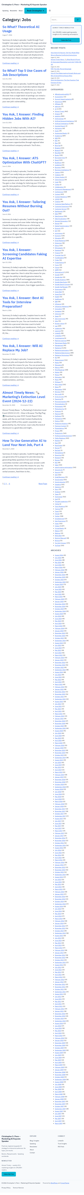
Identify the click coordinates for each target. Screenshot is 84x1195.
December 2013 (60, 926)
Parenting (58, 399)
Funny (57, 265)
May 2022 (58, 680)
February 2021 (59, 716)
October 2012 (59, 960)
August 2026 (59, 555)
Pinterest (58, 411)
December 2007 (60, 1101)
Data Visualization (60, 219)
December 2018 (60, 779)
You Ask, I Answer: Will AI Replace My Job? (22, 348)
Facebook (58, 250)
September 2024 (60, 611)
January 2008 (59, 1099)
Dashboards (58, 211)
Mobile (57, 372)
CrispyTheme (65, 1183)
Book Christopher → (35, 10)
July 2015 (58, 879)
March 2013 (58, 948)
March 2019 (58, 772)
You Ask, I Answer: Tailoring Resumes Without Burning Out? (23, 206)
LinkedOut (58, 336)
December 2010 (60, 1014)
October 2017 (59, 814)
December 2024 (60, 604)
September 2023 (60, 641)
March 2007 (58, 1123)
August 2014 (59, 906)
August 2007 (59, 1111)
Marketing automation (62, 350)
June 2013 (58, 940)
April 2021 (58, 711)
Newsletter (58, 389)
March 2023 (58, 655)
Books (57, 155)
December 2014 (60, 897)
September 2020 (60, 728)
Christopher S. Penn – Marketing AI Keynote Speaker (24, 4)
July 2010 (58, 1026)
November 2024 (60, 606)
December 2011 (60, 984)
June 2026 (58, 560)
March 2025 (58, 597)
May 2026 (58, 562)
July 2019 (58, 762)
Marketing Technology (62, 355)
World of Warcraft (60, 538)
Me (56, 358)
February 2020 (59, 745)
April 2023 (58, 653)
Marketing (58, 348)
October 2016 (59, 843)
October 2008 (59, 1077)
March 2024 (58, 626)
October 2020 (59, 726)
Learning (57, 331)
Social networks (60, 482)
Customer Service (60, 209)
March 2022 (58, 684)
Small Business (60, 477)
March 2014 (58, 919)
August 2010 (59, 1023)
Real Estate (58, 445)
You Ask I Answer (60, 543)
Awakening (58, 136)
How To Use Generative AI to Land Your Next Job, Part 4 (24, 443)
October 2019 (59, 755)
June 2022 (58, 677)
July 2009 (58, 1055)
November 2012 (60, 957)
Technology (58, 497)
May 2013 (58, 943)
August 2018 (59, 789)
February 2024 (59, 628)
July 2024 (58, 616)
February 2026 (59, 570)
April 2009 (58, 1062)
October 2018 (59, 784)
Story (56, 489)
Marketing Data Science (62, 353)
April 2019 (58, 770)
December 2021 (60, 692)
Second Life (58, 470)
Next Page (43, 483)
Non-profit (58, 394)
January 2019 (59, 777)
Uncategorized (59, 519)
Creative (57, 201)
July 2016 (58, 850)
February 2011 (59, 1009)
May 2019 (58, 767)
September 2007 (60, 1109)
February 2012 (59, 980)
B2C (56, 141)
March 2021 (58, 714)
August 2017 (59, 819)
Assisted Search (60, 126)
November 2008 (60, 1075)
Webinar (57, 533)
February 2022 (59, 687)
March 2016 (58, 860)
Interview (58, 314)
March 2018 (58, 801)
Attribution (58, 128)
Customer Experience (62, 206)
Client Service (59, 180)
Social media (59, 480)
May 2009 (58, 1060)
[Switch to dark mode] (50, 11)
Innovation (58, 309)
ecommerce (59, 233)
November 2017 (60, 811)
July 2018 (58, 792)
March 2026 (58, 567)
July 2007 (58, 1114)
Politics (57, 421)
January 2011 (59, 1011)
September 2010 (60, 1021)
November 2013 (60, 928)
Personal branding (60, 402)
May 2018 (58, 797)
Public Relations (60, 438)
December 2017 (60, 809)
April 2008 (58, 1092)
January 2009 (59, 1070)
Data (56, 214)
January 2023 (59, 660)
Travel (57, 511)
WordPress (54, 1183)
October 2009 (59, 1048)
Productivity (59, 433)
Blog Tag (57, 145)
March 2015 (58, 889)
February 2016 (59, 862)
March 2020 (58, 743)
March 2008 (58, 1094)
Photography (59, 406)
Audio (57, 131)
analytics (58, 116)
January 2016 (59, 865)
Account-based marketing (63, 99)
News (57, 387)
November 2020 (60, 723)
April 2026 (58, 565)
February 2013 (59, 950)
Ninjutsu (57, 392)
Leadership (58, 328)
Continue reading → (10, 63)
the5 (56, 499)
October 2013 (59, 931)
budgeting (58, 165)
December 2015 (60, 867)
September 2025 (60, 582)
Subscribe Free (66, 40)
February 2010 (59, 1038)
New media (58, 384)
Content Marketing (61, 197)
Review (57, 460)
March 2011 (58, 1006)
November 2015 (60, 870)
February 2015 (59, 892)
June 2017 (58, 823)
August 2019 (59, 760)
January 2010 (59, 1040)
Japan (57, 316)
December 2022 (60, 662)
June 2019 (58, 765)
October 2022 (59, 667)
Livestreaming (59, 338)
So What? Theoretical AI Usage (21, 29)
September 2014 (60, 904)
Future (57, 267)
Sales (56, 465)
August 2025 (59, 584)
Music (57, 380)
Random (57, 440)
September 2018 (60, 787)
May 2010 (58, 1031)
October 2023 (59, 638)
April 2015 (58, 887)
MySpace (58, 382)
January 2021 (59, 719)
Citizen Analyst (60, 177)
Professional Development (63, 436)
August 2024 (59, 614)
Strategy (57, 492)
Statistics (58, 487)
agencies (58, 106)
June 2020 (58, 736)
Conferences (59, 192)
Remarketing (59, 453)
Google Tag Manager (61, 287)
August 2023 (59, 643)
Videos (57, 526)
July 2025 (58, 587)
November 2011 (60, 987)
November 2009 (60, 1045)
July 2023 (58, 645)
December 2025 (60, 575)
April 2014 (58, 916)
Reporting (58, 455)
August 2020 (59, 731)
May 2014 (58, 914)
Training (57, 509)
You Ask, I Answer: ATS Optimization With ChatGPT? (24, 160)
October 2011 (59, 989)
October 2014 (59, 901)
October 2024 (59, 609)
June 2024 (58, 619)
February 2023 (59, 658)
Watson (57, 531)
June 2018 (58, 794)
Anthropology (59, 119)
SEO (56, 475)
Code (56, 182)
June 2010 (58, 1028)
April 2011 (58, 1004)
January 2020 (59, 748)
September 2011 (60, 992)
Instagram (58, 311)
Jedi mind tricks (60, 319)
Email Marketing (60, 241)
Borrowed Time (60, 158)
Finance (57, 253)
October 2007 (59, 1106)
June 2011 (58, 999)
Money (57, 375)
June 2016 (58, 853)
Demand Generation (61, 221)
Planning (57, 414)
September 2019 (60, 758)
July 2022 (58, 675)
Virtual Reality (59, 528)
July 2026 (58, 558)
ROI (56, 463)
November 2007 (60, 1104)
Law (56, 326)
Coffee (57, 184)
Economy (58, 236)
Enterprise (58, 243)
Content (57, 194)
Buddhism (58, 163)
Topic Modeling (60, 506)
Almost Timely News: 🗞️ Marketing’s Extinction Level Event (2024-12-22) (23, 396)
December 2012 (60, 955)
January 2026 (59, 572)
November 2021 (60, 694)
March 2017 (58, 831)
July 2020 (58, 733)
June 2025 (58, 589)
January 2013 (59, 953)
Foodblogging (59, 258)
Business (58, 167)
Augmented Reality (61, 133)
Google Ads (58, 277)
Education (58, 238)
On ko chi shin (59, 397)
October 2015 (59, 872)
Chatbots (58, 175)
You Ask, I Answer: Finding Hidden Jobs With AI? (23, 116)
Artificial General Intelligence (64, 121)
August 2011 (59, 994)
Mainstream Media (61, 343)
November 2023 (60, 636)
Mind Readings (59, 370)
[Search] (77, 19)
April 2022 (58, 682)
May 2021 (58, 709)
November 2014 (60, 899)
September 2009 (60, 1050)
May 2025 (58, 592)
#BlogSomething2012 (62, 94)
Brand (57, 160)
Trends (57, 514)
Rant (56, 443)
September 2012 (60, 962)
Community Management (63, 189)
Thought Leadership (61, 501)
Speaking (58, 484)
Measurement (59, 360)
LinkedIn (58, 333)
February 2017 (59, 833)
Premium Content (60, 426)
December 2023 (60, 633)
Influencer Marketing (61, 306)
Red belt (57, 450)
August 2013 (59, 936)
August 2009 (59, 1053)
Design (57, 223)
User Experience (60, 521)
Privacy (57, 431)
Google (57, 275)
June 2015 (58, 882)
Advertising (58, 102)
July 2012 (58, 967)
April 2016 (58, 858)
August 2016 (59, 848)
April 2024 (58, 623)
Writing (57, 540)
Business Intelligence (62, 170)
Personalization (60, 404)
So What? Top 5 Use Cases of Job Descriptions (24, 72)
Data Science (59, 216)
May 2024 (58, 621)
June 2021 (58, 706)
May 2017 (58, 826)
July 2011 (58, 997)
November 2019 (60, 753)
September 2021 (60, 699)
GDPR (57, 270)
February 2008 (59, 1097)
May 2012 (58, 972)
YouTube (57, 545)
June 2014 (58, 911)
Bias (56, 143)
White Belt (58, 536)
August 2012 (59, 965)
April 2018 (58, 799)
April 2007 (58, 1121)
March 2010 (58, 1036)
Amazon (57, 114)
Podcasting (58, 419)
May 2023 (58, 650)
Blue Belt (58, 153)
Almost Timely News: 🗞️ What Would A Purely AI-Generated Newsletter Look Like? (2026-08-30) (66, 62)
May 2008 (58, 1089)
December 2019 (60, 750)
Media (57, 362)
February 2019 (59, 775)
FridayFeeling (59, 262)
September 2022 (60, 670)
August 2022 (59, 672)
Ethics (57, 245)
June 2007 (58, 1116)
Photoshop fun (59, 409)
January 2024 (59, 631)
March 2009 (58, 1065)
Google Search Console (62, 284)
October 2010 (59, 1018)
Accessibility (59, 97)
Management (59, 345)
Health (57, 297)
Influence (58, 304)
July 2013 (58, 938)
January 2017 (59, 836)
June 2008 (58, 1087)
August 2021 (59, 701)
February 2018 (59, 804)
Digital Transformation (62, 226)
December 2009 (60, 1043)
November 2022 (60, 665)
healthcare (58, 299)
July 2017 (58, 821)
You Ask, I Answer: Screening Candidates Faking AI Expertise (24, 254)
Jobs (56, 321)
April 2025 (58, 594)
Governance (59, 289)
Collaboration (59, 187)
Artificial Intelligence (62, 124)
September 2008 (60, 1079)
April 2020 (58, 740)
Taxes (57, 494)
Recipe (57, 448)
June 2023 (58, 648)
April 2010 (58, 1033)
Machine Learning (60, 341)
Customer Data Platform (62, 204)
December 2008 (60, 1072)
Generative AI (59, 272)
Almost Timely (59, 111)
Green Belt (58, 292)
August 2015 (59, 877)
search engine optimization (63, 467)
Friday (57, 260)
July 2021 (58, 704)
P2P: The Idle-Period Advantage (61, 69)
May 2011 (58, 1001)
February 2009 (59, 1067)
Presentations (59, 428)
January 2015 (59, 894)
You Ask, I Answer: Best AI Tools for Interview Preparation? (23, 302)
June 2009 (58, 1057)
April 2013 (58, 945)
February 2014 (59, 921)
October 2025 (59, 580)
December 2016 (60, 838)
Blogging (57, 148)
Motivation (58, 377)
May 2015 (58, 884)
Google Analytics (60, 280)
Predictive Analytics (61, 423)
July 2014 (58, 909)
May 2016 (58, 855)
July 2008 (58, 1084)
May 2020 (58, 738)
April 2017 (58, 828)
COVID (57, 199)
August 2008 (59, 1082)
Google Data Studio (61, 282)
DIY (56, 231)
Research (58, 458)
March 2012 (58, 977)
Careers (57, 172)
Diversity (58, 228)
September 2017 (60, 816)
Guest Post (58, 294)
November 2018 (60, 782)
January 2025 (59, 601)
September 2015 (60, 875)
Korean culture (59, 323)
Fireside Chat (59, 255)
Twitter (57, 516)
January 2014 (59, 923)
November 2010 (60, 1016)
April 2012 (58, 975)
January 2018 (59, 806)
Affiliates (58, 104)
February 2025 (59, 599)
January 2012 (59, 982)
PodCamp (58, 416)
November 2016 (60, 840)
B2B (56, 138)
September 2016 (60, 845)
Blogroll (57, 150)
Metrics (57, 367)
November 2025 (60, 577)
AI (55, 109)
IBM (56, 302)
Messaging (58, 365)
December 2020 (60, 721)
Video (57, 523)
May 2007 (58, 1118)
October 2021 (59, 697)
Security (57, 472)
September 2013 (60, 933)
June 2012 (58, 970)
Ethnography (59, 248)
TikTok (57, 504)
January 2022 (59, 689)
